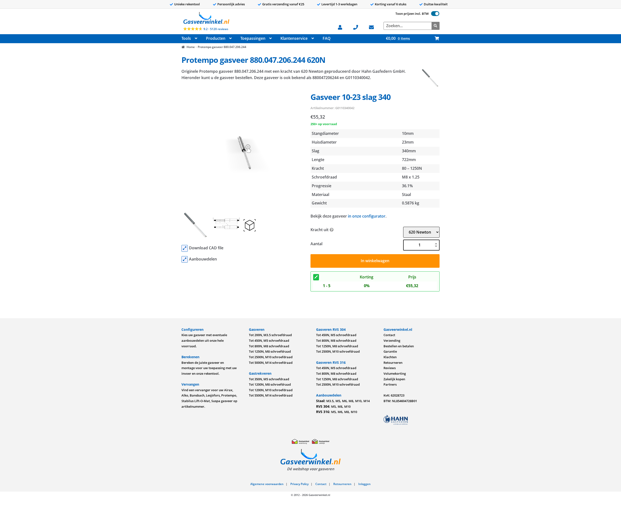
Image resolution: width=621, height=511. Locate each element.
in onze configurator (366, 216)
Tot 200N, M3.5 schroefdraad (270, 335)
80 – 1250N (412, 168)
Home (191, 47)
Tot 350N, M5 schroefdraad (269, 379)
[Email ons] (373, 27)
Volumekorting (395, 373)
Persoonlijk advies (231, 4)
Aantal (316, 243)
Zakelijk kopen (394, 379)
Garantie (390, 351)
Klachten (390, 357)
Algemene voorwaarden (267, 484)
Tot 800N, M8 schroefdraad (269, 346)
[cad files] (184, 248)
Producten (215, 38)
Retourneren (393, 362)
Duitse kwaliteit (436, 4)
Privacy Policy (299, 484)
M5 (337, 401)
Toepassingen (252, 38)
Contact (389, 335)
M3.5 (330, 401)
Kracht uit (319, 229)
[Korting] (316, 277)
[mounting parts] (184, 259)
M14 (366, 401)
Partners (390, 384)
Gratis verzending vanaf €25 (283, 4)
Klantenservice (294, 38)
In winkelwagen (375, 260)
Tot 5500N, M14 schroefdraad (271, 395)
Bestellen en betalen (399, 346)
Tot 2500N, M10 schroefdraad (271, 357)
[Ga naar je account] (342, 27)
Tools (186, 38)
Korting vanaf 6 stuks (390, 4)
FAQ (327, 38)
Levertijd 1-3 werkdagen (339, 4)
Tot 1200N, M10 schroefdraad (271, 390)
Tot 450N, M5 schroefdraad (269, 340)
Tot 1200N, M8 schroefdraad (270, 384)
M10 (358, 401)
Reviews (390, 368)
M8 (351, 401)
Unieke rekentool (187, 4)
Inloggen (364, 484)
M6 (344, 401)
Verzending (392, 340)
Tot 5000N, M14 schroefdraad (271, 362)
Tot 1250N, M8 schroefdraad (270, 351)
